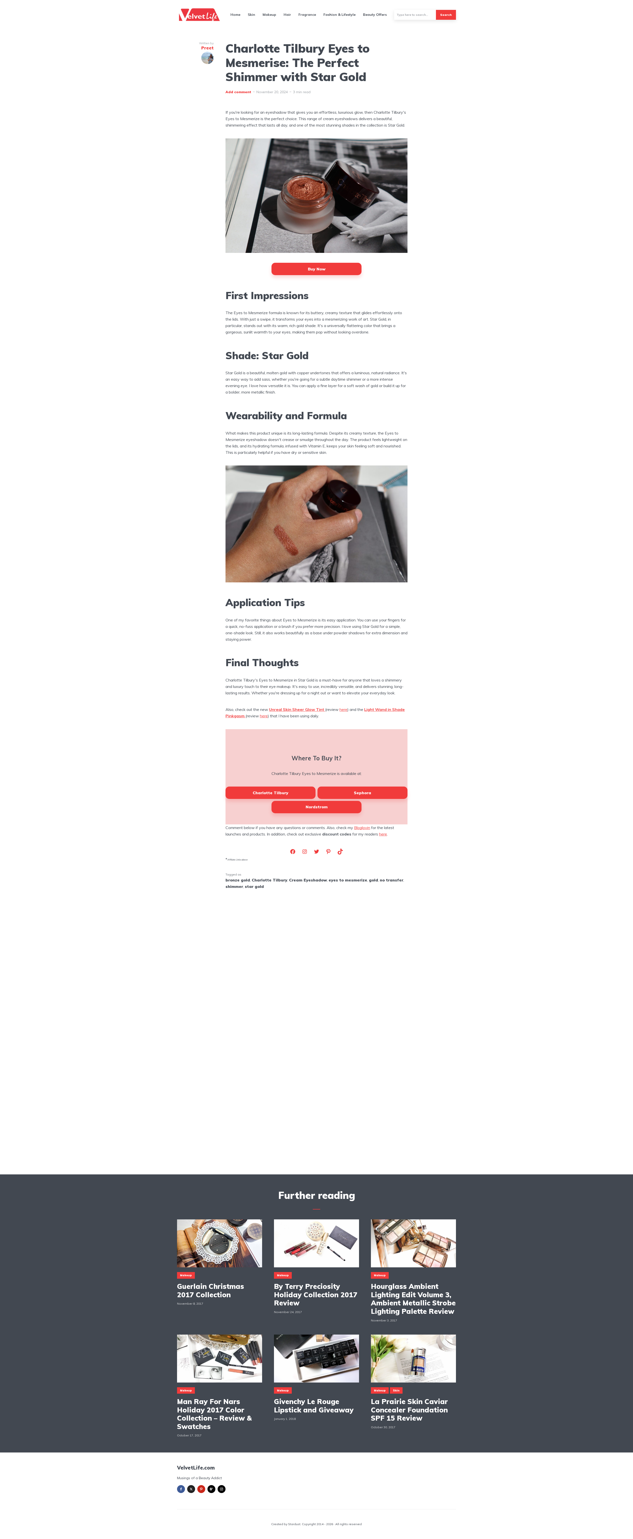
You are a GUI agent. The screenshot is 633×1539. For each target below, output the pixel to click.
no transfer (391, 880)
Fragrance (307, 14)
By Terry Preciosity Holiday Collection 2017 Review (315, 1294)
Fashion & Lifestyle (339, 14)
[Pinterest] (201, 1489)
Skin (251, 14)
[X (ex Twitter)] (191, 1489)
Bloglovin (362, 827)
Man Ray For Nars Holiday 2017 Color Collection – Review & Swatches (214, 1413)
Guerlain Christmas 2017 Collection (210, 1290)
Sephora (362, 792)
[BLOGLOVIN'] (211, 1489)
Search (446, 15)
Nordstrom (317, 806)
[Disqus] (316, 958)
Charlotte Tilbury (270, 792)
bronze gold (238, 880)
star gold (254, 886)
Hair (287, 14)
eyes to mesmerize (348, 880)
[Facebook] (181, 1489)
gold (373, 880)
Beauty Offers (375, 14)
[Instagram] (222, 1489)
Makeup (269, 14)
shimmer (234, 886)
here (343, 709)
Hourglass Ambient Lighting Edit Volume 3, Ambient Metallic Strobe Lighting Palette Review (413, 1298)
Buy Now (316, 268)
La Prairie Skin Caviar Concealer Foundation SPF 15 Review (409, 1409)
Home (235, 14)
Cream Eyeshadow (308, 880)
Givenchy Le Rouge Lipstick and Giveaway (314, 1405)
